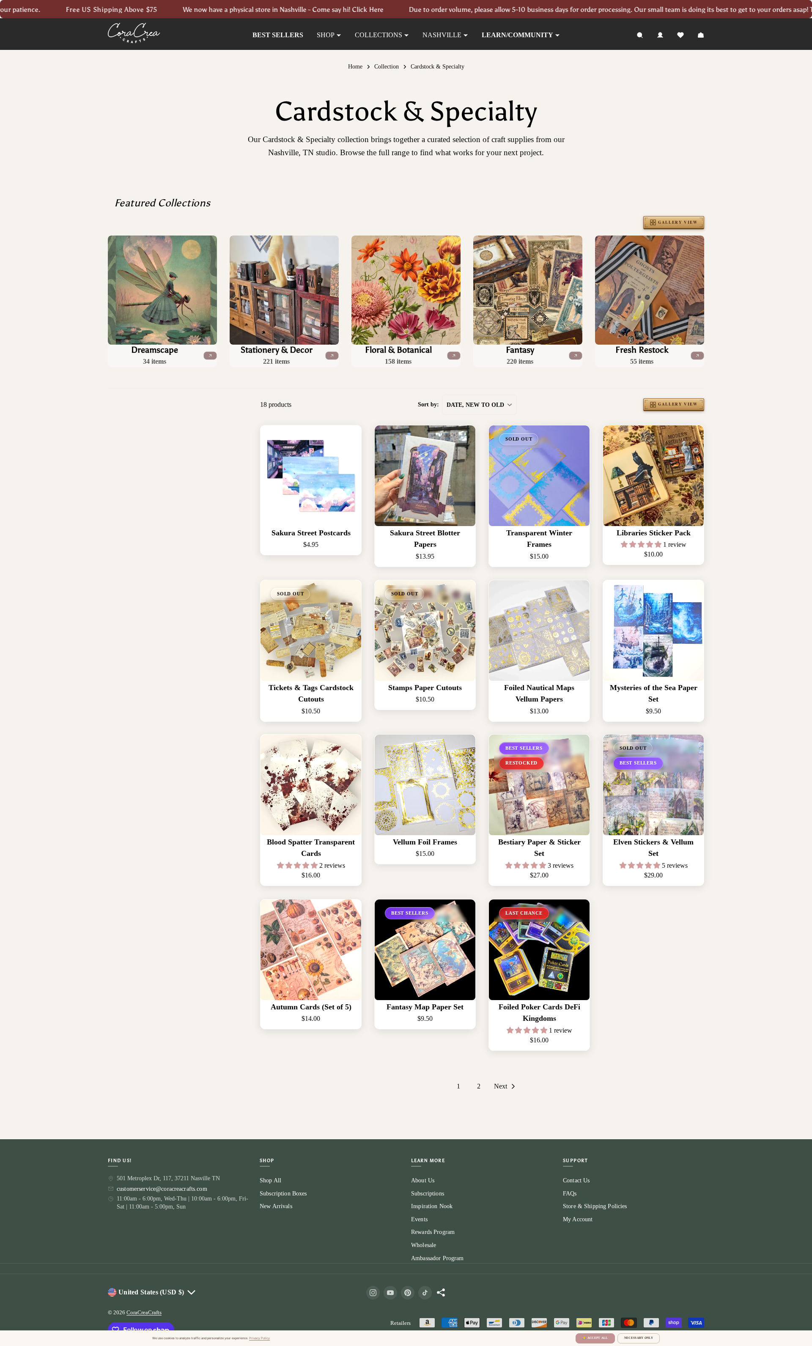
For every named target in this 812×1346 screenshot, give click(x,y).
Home (355, 66)
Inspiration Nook (432, 1206)
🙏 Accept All (595, 1338)
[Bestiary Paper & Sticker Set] (539, 785)
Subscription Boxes (283, 1193)
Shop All (270, 1180)
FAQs (570, 1193)
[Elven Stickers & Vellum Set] (653, 785)
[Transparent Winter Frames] (539, 475)
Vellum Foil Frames (425, 842)
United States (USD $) (151, 1291)
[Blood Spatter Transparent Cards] (311, 785)
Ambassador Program (437, 1258)
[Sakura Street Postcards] (311, 475)
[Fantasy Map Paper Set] (425, 949)
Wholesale (423, 1245)
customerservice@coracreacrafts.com (162, 1189)
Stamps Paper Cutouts (425, 687)
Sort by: (428, 404)
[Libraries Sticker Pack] (653, 475)
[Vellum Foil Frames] (425, 785)
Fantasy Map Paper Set (425, 1006)
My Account (578, 1219)
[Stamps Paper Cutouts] (425, 630)
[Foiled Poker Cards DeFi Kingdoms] (539, 949)
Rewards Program (433, 1232)
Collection (386, 66)
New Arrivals (276, 1206)
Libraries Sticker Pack (654, 533)
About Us (422, 1180)
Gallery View (677, 222)
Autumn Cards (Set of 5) (311, 1006)
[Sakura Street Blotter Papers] (425, 475)
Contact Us (576, 1180)
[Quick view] (349, 444)
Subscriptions (427, 1193)
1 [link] (458, 1086)
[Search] (639, 35)
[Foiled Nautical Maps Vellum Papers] (539, 630)
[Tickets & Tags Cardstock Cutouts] (311, 630)
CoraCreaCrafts (144, 1312)
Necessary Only (638, 1338)
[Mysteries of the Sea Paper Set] (653, 630)
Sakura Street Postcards (311, 533)
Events (419, 1219)
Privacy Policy (259, 1338)
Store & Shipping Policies (595, 1206)
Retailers (400, 1323)
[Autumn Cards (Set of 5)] (311, 949)
